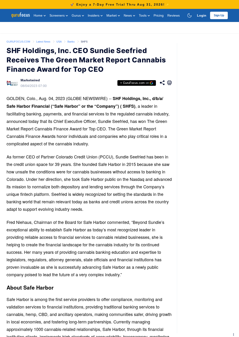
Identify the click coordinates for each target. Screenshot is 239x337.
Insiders (94, 15)
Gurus (77, 15)
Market (112, 15)
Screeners (57, 15)
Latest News (43, 41)
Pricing (159, 15)
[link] (19, 41)
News (128, 15)
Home (38, 15)
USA (59, 41)
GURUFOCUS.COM (19, 41)
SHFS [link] (84, 41)
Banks (71, 41)
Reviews (173, 15)
